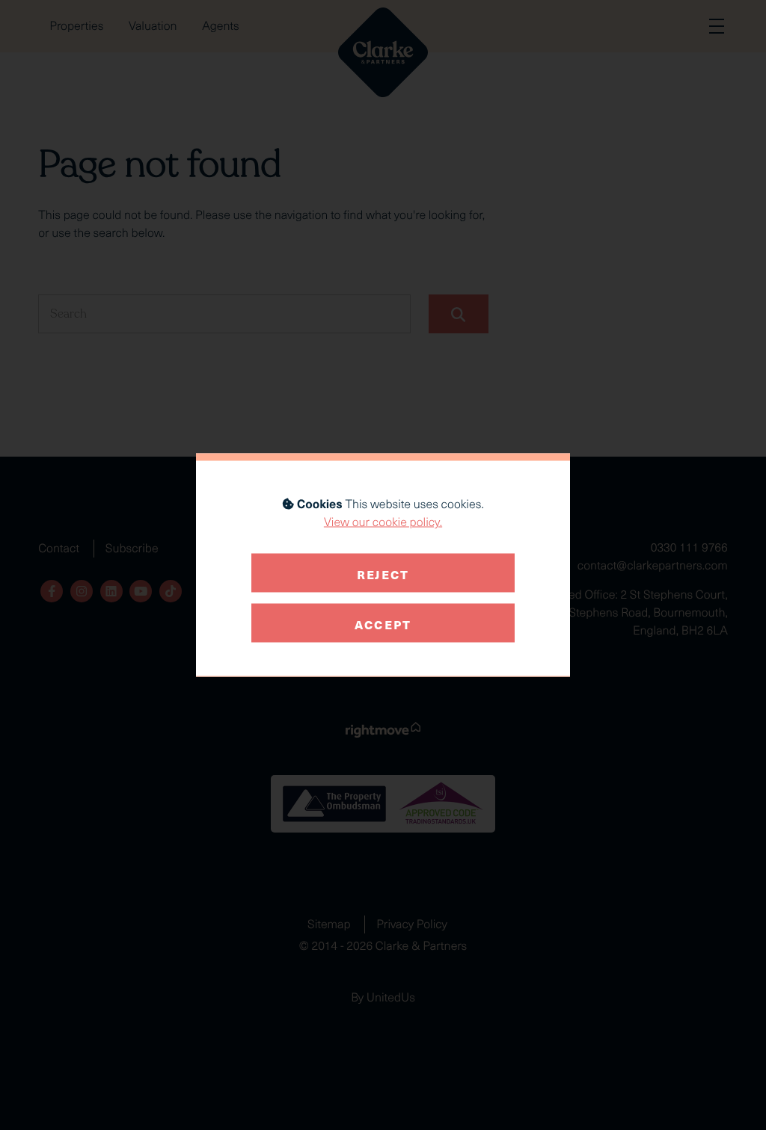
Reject (383, 572)
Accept (383, 622)
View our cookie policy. (383, 522)
